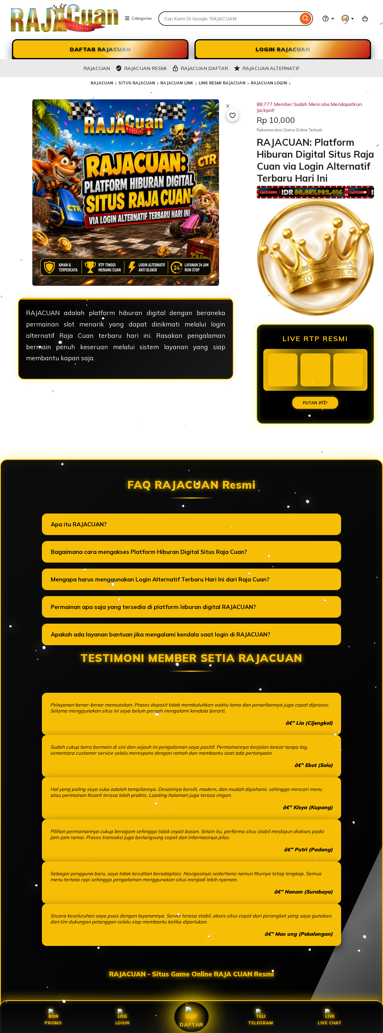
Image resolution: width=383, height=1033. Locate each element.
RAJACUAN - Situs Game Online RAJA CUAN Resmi (191, 974)
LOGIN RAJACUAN (283, 49)
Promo (53, 1022)
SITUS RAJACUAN (136, 82)
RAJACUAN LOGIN (269, 82)
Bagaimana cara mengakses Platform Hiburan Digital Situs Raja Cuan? (149, 551)
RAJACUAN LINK (176, 82)
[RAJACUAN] (64, 30)
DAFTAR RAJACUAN (100, 49)
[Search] (305, 18)
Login (122, 1022)
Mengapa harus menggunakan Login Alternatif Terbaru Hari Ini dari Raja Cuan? (160, 579)
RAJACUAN (102, 82)
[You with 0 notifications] (348, 18)
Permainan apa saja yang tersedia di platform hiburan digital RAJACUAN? (153, 606)
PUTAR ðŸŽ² (315, 402)
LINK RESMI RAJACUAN (222, 82)
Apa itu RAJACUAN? (79, 524)
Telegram (260, 1022)
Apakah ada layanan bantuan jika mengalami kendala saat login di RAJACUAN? (160, 634)
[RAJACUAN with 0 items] (365, 18)
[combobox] (228, 18)
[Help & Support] (328, 18)
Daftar (191, 1024)
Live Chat (330, 1022)
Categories (142, 18)
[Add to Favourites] (232, 115)
